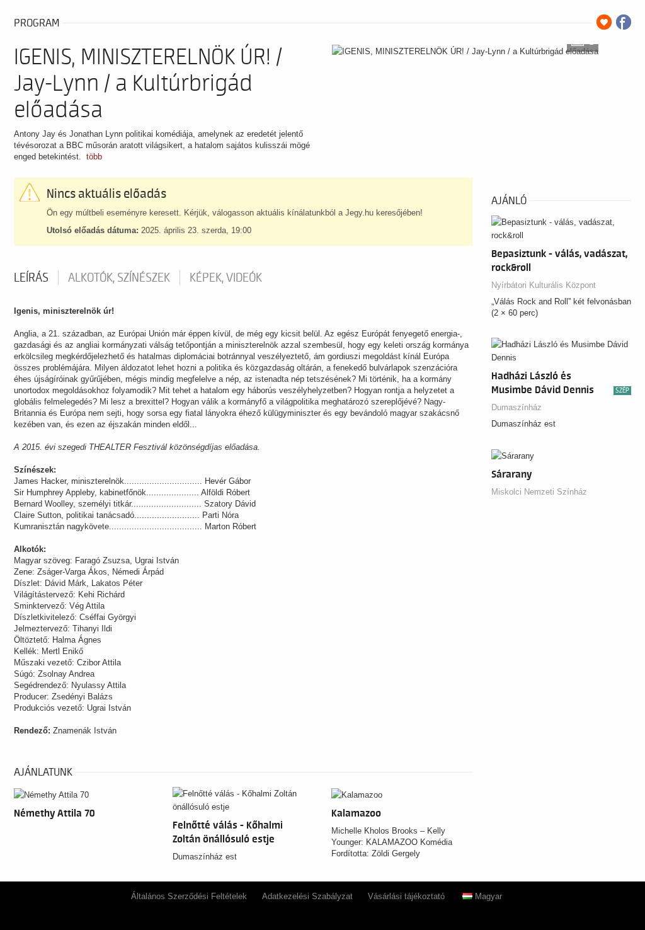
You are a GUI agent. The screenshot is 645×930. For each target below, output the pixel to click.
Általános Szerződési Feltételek (189, 896)
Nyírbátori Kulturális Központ (543, 285)
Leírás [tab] (31, 278)
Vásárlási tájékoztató (406, 896)
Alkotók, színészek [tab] (119, 278)
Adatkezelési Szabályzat (307, 896)
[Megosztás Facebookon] (623, 22)
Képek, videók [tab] (226, 278)
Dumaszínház (516, 407)
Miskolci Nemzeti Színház (539, 492)
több (94, 156)
